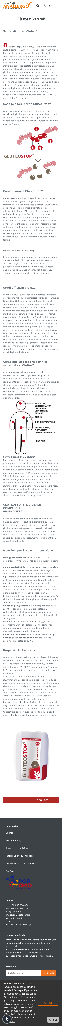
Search (10, 832)
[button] (7, 1019)
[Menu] (57, 5)
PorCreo (10, 871)
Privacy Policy (13, 840)
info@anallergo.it (15, 911)
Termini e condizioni (17, 848)
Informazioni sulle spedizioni (22, 863)
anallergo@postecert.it (18, 915)
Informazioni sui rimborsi (20, 855)
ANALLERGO (12, 939)
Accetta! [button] (48, 1003)
